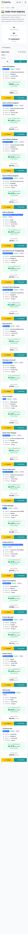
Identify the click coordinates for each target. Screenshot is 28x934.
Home (2, 7)
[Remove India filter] (4, 55)
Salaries (8, 7)
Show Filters (23, 52)
